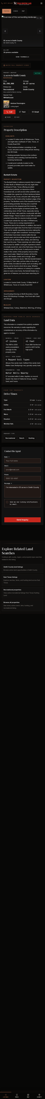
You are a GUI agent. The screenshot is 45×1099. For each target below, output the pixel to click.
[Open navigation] (41, 3)
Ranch (21, 438)
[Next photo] (39, 31)
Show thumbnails (22, 57)
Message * (8, 483)
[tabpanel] (22, 38)
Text (23, 112)
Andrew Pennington (18, 103)
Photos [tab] (6, 11)
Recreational (10, 438)
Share (9, 117)
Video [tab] (15, 11)
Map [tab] (23, 11)
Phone (6, 475)
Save (18, 117)
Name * (6, 457)
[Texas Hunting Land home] (22, 3)
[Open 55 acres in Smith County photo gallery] (22, 31)
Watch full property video (17, 65)
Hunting (31, 438)
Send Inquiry (22, 520)
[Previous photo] (5, 31)
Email (6, 466)
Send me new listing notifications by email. (23, 503)
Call (10, 112)
